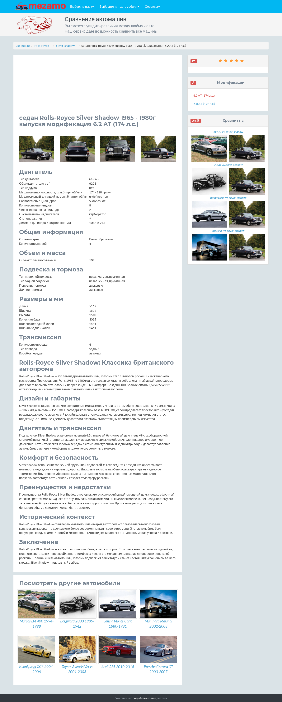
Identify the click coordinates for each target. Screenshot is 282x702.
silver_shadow (65, 45)
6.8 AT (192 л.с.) (204, 103)
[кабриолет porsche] (158, 649)
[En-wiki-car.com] (40, 6)
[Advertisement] (97, 88)
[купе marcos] (36, 604)
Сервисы (151, 6)
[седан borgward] (77, 604)
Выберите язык (81, 6)
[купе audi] (117, 649)
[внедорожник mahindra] (158, 604)
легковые (23, 45)
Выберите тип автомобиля (118, 6)
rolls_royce (42, 45)
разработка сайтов (144, 698)
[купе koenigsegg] (36, 649)
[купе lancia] (117, 604)
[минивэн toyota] (77, 649)
